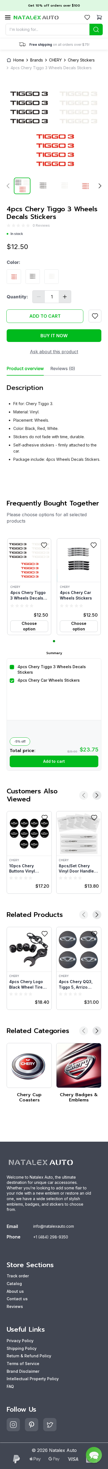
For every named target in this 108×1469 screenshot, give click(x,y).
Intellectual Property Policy (33, 1378)
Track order (18, 1275)
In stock (17, 234)
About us (15, 1291)
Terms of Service (23, 1363)
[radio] (9, 225)
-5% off (19, 741)
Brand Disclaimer (23, 1371)
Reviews (15, 1306)
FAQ (10, 1386)
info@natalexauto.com (53, 1226)
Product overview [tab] (25, 368)
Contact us (17, 1298)
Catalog (14, 1283)
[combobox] (54, 29)
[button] (29, 586)
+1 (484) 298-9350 (50, 1237)
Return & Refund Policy (29, 1355)
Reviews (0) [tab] (62, 368)
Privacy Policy (20, 1340)
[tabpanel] (54, 421)
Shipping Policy (22, 1348)
